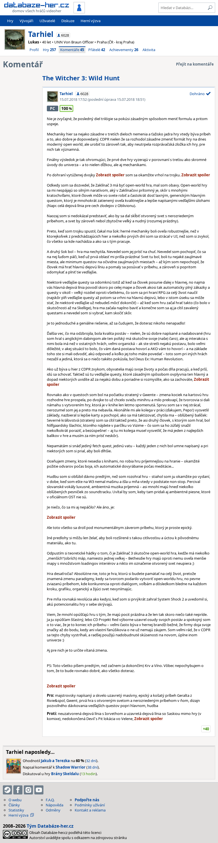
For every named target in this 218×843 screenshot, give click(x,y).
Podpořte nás (87, 799)
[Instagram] (28, 789)
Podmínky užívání (90, 805)
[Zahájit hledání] (210, 7)
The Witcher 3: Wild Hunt (81, 78)
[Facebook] (17, 789)
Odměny (53, 810)
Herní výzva (90, 20)
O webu (15, 799)
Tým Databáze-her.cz (50, 826)
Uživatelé (47, 20)
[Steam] (7, 789)
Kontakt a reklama (90, 810)
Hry (10, 20)
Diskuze (67, 20)
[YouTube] (38, 789)
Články (14, 805)
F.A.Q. (50, 799)
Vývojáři (26, 20)
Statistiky (16, 810)
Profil (34, 49)
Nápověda (54, 805)
